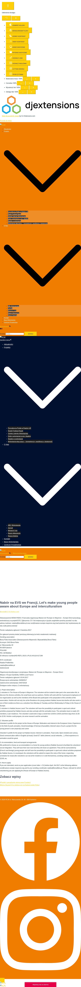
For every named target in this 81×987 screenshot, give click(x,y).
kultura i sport (15, 611)
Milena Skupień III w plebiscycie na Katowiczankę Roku (19, 785)
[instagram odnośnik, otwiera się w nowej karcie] (2, 329)
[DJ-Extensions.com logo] (40, 113)
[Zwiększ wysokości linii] (33, 87)
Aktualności (7, 129)
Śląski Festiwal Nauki (14, 214)
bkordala (2, 611)
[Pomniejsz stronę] (27, 79)
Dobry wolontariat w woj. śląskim (18, 218)
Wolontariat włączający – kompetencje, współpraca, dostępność (28, 223)
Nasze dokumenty (13, 313)
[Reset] (6, 18)
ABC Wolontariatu (13, 306)
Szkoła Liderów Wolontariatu (17, 216)
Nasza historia (12, 315)
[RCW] (2, 125)
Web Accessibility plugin (10, 116)
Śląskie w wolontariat (14, 221)
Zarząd (10, 308)
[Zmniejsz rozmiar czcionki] (21, 83)
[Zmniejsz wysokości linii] (25, 87)
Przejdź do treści (6, 121)
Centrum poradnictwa (10, 322)
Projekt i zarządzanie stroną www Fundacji (16, 782)
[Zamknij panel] (15, 18)
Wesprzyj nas (12, 310)
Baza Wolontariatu (9, 320)
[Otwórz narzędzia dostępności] (8, 6)
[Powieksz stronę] (35, 79)
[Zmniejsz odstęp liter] (23, 92)
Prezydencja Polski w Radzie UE (18, 211)
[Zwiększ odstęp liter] (31, 92)
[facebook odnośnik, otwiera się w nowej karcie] (0, 329)
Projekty (6, 131)
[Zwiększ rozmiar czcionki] (30, 83)
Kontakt (6, 317)
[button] (6, 326)
